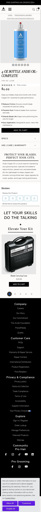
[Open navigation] (10, 9)
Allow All (10, 503)
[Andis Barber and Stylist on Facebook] (7, 455)
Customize (26, 503)
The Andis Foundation (20, 323)
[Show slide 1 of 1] (20, 224)
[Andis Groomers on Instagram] (20, 467)
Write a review (21, 85)
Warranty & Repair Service (20, 352)
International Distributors (20, 362)
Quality (20, 332)
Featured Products (20, 435)
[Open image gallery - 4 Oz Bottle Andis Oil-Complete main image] (20, 41)
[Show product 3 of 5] (20, 294)
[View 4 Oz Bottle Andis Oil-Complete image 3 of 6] (19, 65)
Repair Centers (20, 357)
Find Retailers (20, 371)
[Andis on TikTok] (20, 455)
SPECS (4, 138)
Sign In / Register (20, 420)
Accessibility (20, 401)
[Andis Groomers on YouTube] (27, 467)
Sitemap (20, 440)
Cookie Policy (10, 498)
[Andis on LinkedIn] (33, 455)
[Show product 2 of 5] (15, 294)
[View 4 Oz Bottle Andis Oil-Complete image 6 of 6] (28, 65)
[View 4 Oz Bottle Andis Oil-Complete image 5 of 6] (25, 65)
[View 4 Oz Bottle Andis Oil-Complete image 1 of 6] (13, 65)
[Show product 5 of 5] (31, 294)
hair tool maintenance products (20, 18)
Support (20, 347)
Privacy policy (20, 381)
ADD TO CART (19, 284)
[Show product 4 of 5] (26, 294)
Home (10, 15)
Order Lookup (20, 425)
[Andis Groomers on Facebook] (14, 467)
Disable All (10, 508)
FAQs (20, 342)
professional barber (23, 15)
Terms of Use (20, 396)
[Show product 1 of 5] (9, 294)
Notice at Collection (20, 386)
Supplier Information (20, 405)
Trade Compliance (20, 391)
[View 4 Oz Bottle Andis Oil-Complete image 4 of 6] (22, 65)
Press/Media (20, 327)
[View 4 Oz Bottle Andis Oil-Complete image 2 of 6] (16, 65)
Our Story (20, 313)
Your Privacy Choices (19, 410)
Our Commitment (20, 318)
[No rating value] (7, 85)
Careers (20, 308)
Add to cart (20, 130)
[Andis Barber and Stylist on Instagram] (14, 455)
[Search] (34, 9)
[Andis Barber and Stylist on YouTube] (27, 455)
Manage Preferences (20, 430)
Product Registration (20, 366)
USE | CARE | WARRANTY (13, 145)
